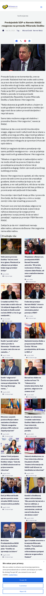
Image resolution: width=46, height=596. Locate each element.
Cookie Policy (13, 575)
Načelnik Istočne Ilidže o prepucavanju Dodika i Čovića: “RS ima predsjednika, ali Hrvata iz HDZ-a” (35, 346)
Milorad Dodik (27, 30)
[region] (23, 578)
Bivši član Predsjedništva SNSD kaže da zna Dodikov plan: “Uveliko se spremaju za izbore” (10, 545)
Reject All (23, 591)
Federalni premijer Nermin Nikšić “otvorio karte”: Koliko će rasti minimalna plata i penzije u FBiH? (34, 307)
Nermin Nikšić (38, 30)
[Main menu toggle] (41, 7)
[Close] (43, 561)
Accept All (23, 580)
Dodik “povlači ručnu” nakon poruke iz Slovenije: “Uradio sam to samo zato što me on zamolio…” (10, 346)
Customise (23, 586)
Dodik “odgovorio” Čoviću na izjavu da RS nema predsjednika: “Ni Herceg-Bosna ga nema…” (10, 383)
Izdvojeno (23, 16)
